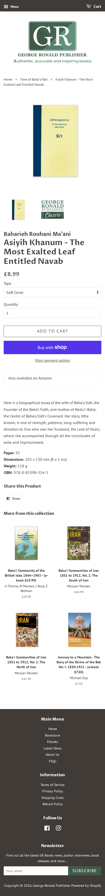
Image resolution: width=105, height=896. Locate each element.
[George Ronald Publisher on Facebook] (47, 829)
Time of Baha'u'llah (33, 80)
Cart (97, 6)
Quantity (11, 304)
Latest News (53, 748)
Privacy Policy (52, 791)
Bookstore (52, 735)
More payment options (52, 360)
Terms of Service (52, 785)
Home (8, 80)
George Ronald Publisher (51, 885)
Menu (14, 6)
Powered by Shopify (86, 885)
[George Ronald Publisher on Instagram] (58, 829)
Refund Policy (52, 804)
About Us (52, 754)
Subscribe (84, 871)
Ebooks (52, 741)
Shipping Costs (52, 797)
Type (7, 283)
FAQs (52, 761)
